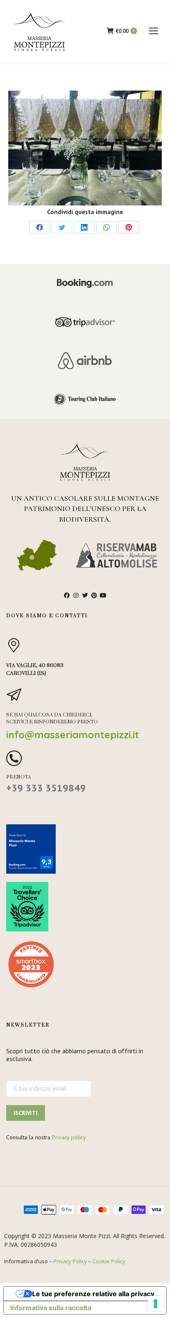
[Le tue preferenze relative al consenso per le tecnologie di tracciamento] (155, 1303)
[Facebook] (39, 227)
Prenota (18, 777)
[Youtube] (103, 595)
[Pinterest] (128, 227)
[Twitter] (62, 227)
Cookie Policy (108, 1261)
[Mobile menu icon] (153, 31)
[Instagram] (76, 595)
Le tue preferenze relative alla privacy (93, 1294)
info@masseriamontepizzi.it (72, 734)
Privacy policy (69, 1137)
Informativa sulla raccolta (50, 1308)
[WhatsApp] (106, 227)
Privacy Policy (70, 1261)
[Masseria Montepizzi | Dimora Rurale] (85, 148)
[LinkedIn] (84, 227)
